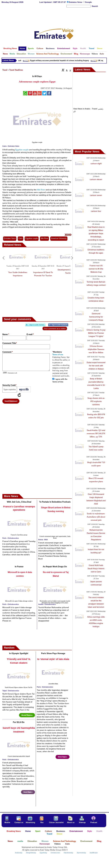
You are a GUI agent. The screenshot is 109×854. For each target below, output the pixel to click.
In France (19, 566)
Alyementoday (81, 852)
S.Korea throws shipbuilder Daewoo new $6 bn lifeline (96, 349)
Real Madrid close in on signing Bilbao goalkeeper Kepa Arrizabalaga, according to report (96, 233)
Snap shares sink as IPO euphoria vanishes (95, 401)
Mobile (7, 822)
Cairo (20, 238)
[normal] (66, 70)
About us (70, 822)
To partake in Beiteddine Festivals (55, 502)
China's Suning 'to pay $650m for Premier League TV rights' (96, 333)
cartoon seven (96, 195)
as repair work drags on (55, 566)
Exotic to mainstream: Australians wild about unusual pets (96, 517)
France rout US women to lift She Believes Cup (96, 268)
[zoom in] (63, 70)
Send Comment (11, 401)
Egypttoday (43, 852)
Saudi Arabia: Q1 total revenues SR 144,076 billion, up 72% (96, 433)
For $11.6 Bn (18, 722)
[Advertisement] (54, 17)
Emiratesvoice (55, 852)
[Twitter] (35, 326)
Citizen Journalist (56, 822)
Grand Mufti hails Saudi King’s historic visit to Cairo (96, 568)
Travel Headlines (16, 70)
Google (88, 2)
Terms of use (57, 355)
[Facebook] (58, 326)
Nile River (41, 190)
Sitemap (82, 822)
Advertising (30, 822)
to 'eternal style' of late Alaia (53, 659)
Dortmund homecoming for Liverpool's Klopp (96, 316)
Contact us (18, 822)
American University (59, 238)
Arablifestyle (94, 852)
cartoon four (96, 211)
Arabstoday (18, 852)
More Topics (27, 715)
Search (95, 6)
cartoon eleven (96, 179)
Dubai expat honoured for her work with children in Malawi (96, 365)
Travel (4, 70)
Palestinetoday (68, 852)
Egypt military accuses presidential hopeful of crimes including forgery (55, 60)
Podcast (93, 822)
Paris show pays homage (53, 653)
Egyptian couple (22, 150)
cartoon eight (96, 163)
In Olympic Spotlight (18, 653)
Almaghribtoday (31, 852)
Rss (41, 822)
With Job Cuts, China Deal (19, 502)
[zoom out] (70, 70)
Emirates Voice (76, 2)
